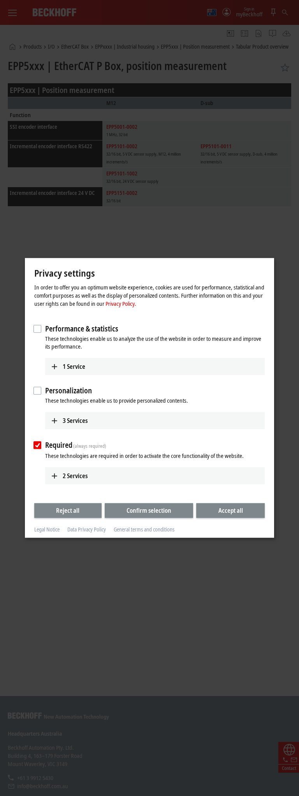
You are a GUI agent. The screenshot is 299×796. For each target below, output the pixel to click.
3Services (75, 420)
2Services (75, 476)
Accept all (230, 510)
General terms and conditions (144, 529)
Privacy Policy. (121, 303)
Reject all (67, 510)
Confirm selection (149, 510)
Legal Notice (47, 529)
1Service (74, 366)
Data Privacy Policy (86, 529)
